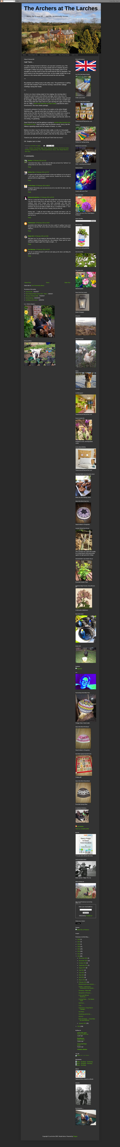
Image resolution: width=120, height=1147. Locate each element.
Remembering (29, 298)
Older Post (67, 282)
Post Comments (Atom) (37, 285)
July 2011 (81, 970)
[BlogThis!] (48, 146)
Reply (29, 167)
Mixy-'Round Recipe (64, 54)
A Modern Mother (82, 1049)
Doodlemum (80, 1038)
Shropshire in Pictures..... (85, 993)
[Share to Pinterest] (53, 146)
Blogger (75, 1136)
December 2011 (83, 958)
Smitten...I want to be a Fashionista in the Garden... (86, 987)
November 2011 (83, 960)
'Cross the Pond (81, 1044)
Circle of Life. (29, 291)
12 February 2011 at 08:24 (43, 185)
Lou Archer (80, 826)
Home (24, 54)
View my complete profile (82, 828)
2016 (78, 944)
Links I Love (75, 54)
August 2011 (82, 967)
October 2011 (82, 963)
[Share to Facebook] (52, 146)
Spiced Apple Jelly (33, 54)
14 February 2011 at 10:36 (41, 236)
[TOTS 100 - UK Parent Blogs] (82, 1055)
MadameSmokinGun (34, 197)
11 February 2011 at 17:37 (42, 172)
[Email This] (47, 146)
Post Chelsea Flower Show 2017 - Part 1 (36, 293)
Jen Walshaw (31, 249)
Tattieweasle (31, 222)
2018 (78, 939)
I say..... (81, 1005)
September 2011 (83, 965)
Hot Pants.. (82, 1011)
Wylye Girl (31, 236)
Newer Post (27, 282)
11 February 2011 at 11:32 (39, 160)
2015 (78, 946)
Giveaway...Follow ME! (85, 990)
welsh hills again (82, 1032)
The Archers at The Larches (61, 8)
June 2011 (82, 972)
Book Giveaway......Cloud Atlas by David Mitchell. (87, 1019)
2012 (78, 953)
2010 (78, 1026)
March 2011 (82, 979)
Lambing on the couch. (32, 300)
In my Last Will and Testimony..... (84, 996)
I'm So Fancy (31, 185)
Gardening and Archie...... (85, 1014)
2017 (78, 941)
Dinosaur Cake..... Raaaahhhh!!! (48, 54)
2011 (78, 956)
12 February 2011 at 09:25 (47, 197)
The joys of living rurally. (32, 295)
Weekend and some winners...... (87, 984)
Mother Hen (31, 172)
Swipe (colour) (81, 1039)
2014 (78, 949)
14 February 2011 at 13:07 (43, 249)
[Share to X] (50, 146)
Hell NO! (81, 1016)
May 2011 (81, 975)
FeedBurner (89, 915)
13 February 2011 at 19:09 (42, 222)
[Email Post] (44, 145)
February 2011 (83, 982)
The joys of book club (82, 1034)
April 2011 (81, 977)
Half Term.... (82, 1003)
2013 (78, 951)
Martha (30, 160)
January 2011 (82, 1023)
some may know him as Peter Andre (45, 103)
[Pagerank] (79, 668)
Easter (79, 1045)
